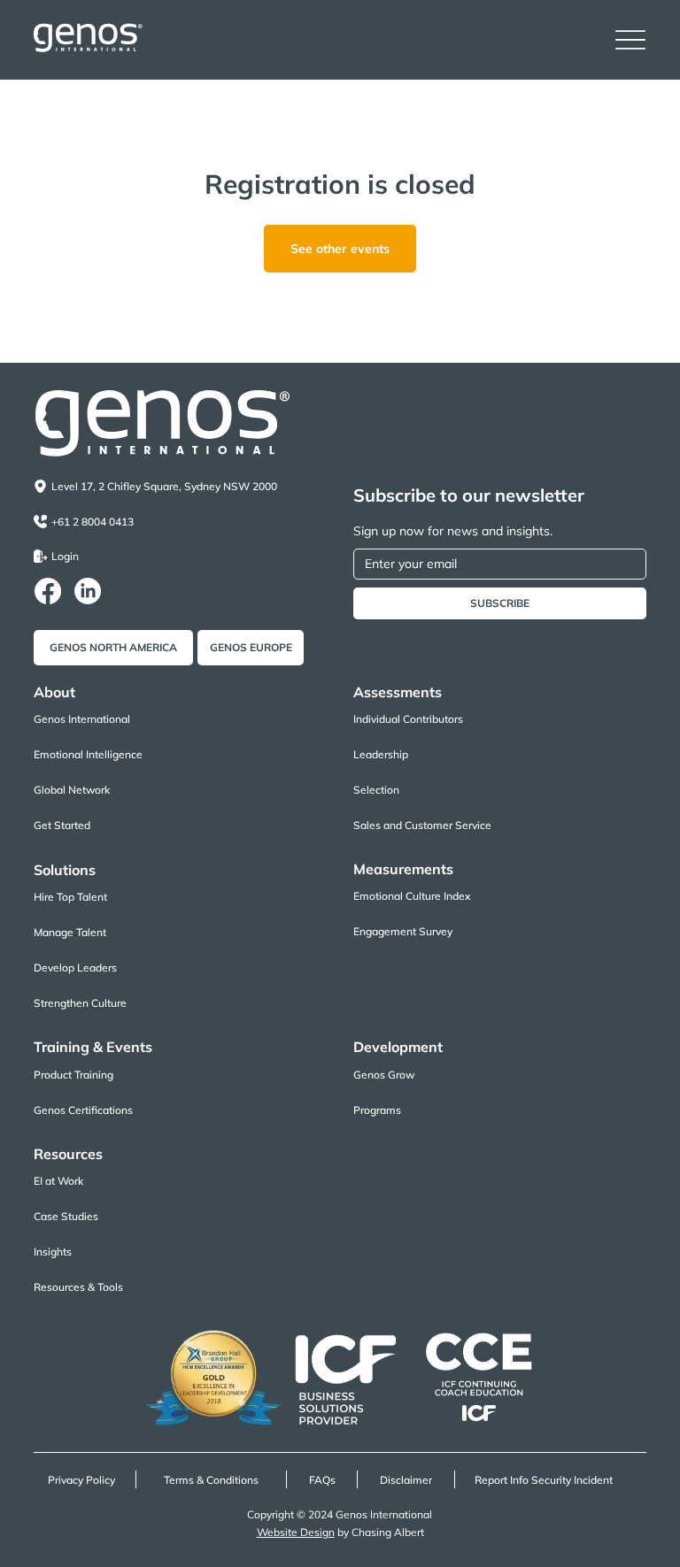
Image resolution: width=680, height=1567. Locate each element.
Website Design (296, 1532)
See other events (340, 249)
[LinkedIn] (87, 591)
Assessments (397, 692)
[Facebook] (48, 591)
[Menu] (630, 40)
